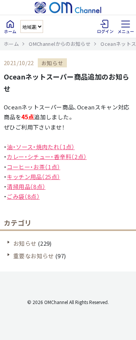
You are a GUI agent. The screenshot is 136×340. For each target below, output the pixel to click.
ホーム (11, 43)
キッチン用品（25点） (33, 177)
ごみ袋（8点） (23, 196)
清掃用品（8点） (26, 186)
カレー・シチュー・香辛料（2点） (47, 157)
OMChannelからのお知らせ (60, 43)
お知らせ (25, 243)
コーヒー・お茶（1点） (33, 167)
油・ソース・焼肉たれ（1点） (40, 147)
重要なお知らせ (33, 256)
